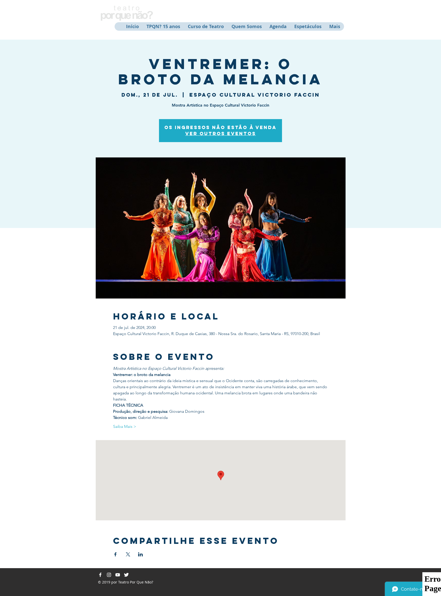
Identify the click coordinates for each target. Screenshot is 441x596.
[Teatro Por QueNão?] (100, 575)
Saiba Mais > (124, 426)
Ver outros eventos (220, 133)
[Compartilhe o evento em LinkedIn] (140, 554)
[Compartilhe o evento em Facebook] (115, 554)
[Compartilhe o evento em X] (128, 554)
